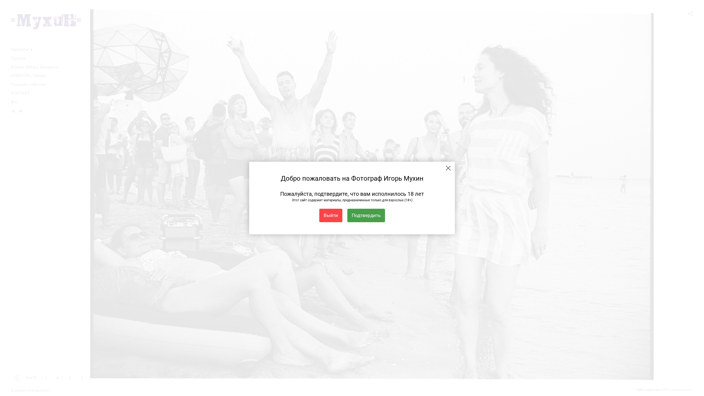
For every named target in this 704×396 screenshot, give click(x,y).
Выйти (331, 215)
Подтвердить (366, 215)
